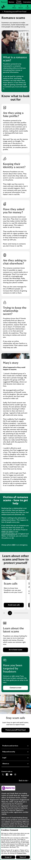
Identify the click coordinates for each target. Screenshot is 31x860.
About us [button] (9, 764)
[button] (27, 7)
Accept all (8, 857)
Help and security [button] (13, 752)
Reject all (23, 857)
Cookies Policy (21, 853)
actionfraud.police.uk (9, 534)
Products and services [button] (14, 746)
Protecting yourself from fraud (15, 11)
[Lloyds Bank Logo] (3, 7)
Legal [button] (8, 758)
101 (13, 538)
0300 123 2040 (7, 532)
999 (13, 545)
